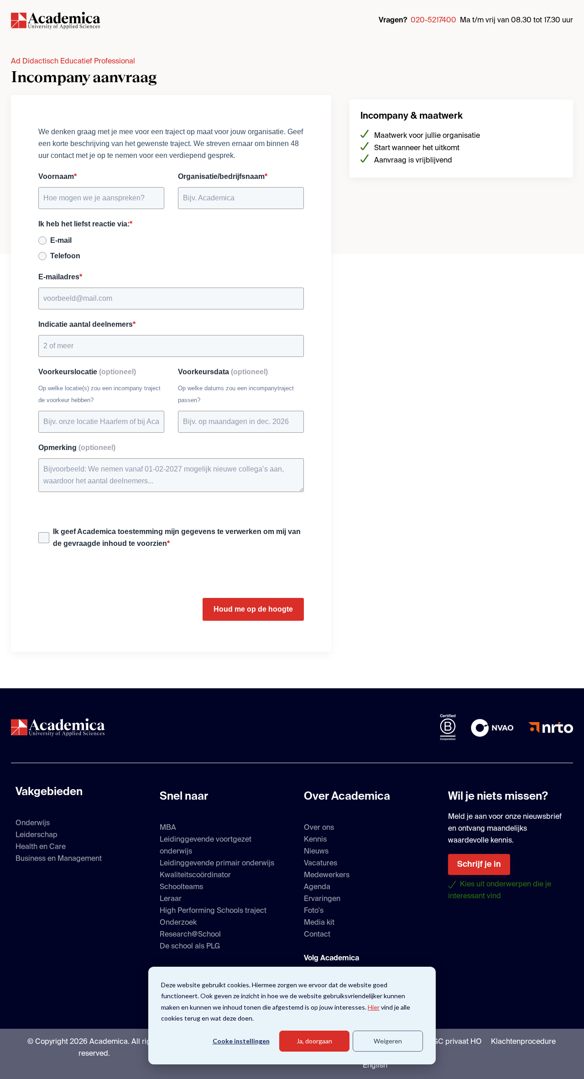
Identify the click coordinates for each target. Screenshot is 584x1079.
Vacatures (320, 863)
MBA (168, 828)
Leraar (171, 899)
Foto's (313, 911)
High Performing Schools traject (213, 911)
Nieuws (316, 851)
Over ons (319, 828)
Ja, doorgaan (314, 1041)
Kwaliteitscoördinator (195, 875)
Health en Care (41, 847)
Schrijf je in (479, 864)
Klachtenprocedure (523, 1042)
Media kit (319, 923)
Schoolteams (181, 887)
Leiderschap (36, 835)
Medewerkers (326, 875)
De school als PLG (190, 946)
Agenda (317, 887)
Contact (317, 934)
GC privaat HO (457, 1042)
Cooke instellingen (241, 1041)
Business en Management (59, 859)
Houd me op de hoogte (253, 609)
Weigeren (388, 1041)
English (375, 1065)
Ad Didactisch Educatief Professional (73, 61)
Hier (374, 1007)
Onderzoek (178, 923)
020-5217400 (433, 20)
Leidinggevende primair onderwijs (217, 863)
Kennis (315, 839)
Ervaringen (322, 899)
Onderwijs (33, 823)
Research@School (190, 934)
